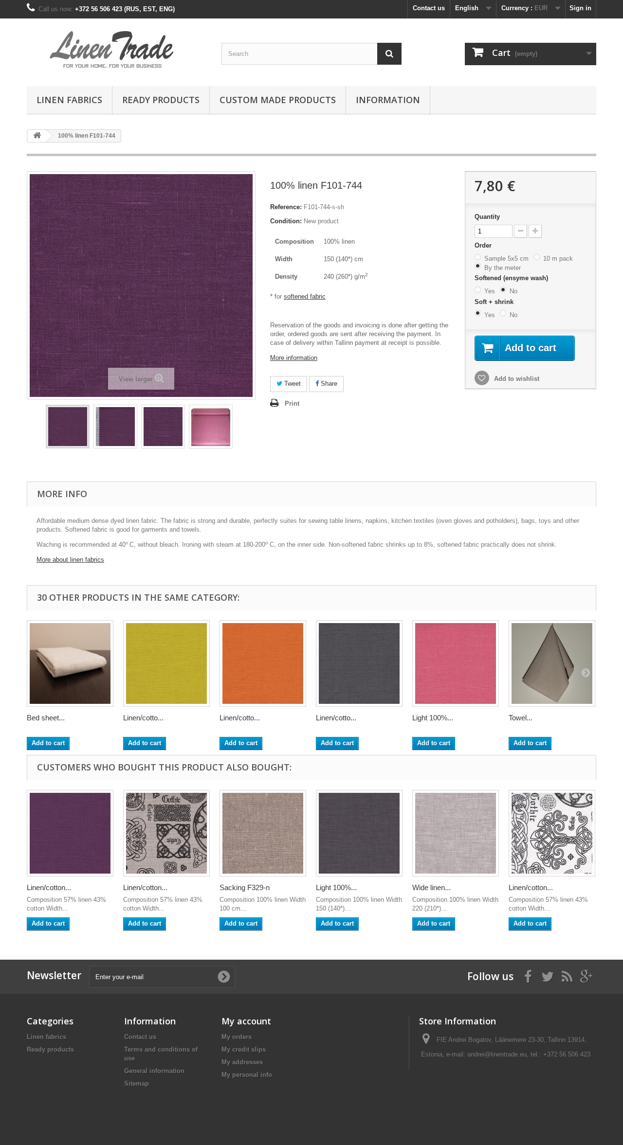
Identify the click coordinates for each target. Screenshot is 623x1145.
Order (484, 245)
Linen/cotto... (143, 718)
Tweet (291, 383)
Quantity (487, 216)
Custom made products (278, 100)
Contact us (429, 8)
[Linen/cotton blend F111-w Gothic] (552, 833)
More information (293, 357)
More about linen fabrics (70, 559)
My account (246, 1021)
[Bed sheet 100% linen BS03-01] (70, 663)
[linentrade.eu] (117, 50)
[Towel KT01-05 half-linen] (552, 663)
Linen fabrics (69, 100)
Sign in (580, 8)
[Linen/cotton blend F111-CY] (166, 663)
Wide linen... (431, 887)
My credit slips (243, 1049)
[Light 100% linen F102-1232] (359, 833)
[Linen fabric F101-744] (67, 426)
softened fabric (305, 296)
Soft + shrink (495, 301)
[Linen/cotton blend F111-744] (70, 833)
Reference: (286, 207)
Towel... (520, 718)
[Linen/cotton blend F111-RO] (263, 663)
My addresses (242, 1062)
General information (154, 1070)
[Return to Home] (37, 136)
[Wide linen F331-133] (455, 833)
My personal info (246, 1074)
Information (388, 100)
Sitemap (136, 1083)
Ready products (161, 100)
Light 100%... (432, 718)
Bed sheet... (46, 718)
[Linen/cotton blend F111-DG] (359, 663)
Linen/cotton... (49, 887)
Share (328, 383)
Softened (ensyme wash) (512, 278)
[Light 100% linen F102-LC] (455, 663)
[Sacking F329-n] (263, 833)
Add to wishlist (515, 378)
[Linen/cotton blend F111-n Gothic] (166, 833)
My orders (236, 1036)
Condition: (286, 221)
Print (292, 403)
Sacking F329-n (245, 887)
